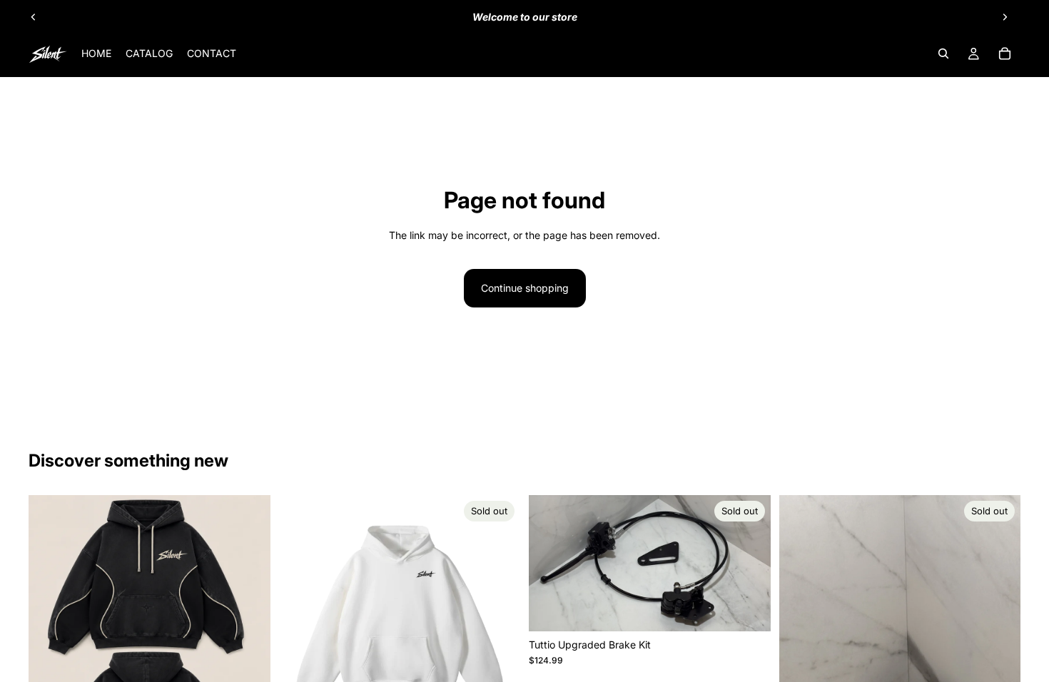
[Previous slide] (33, 17)
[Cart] (1004, 53)
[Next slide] (1004, 17)
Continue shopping (525, 288)
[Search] (943, 53)
